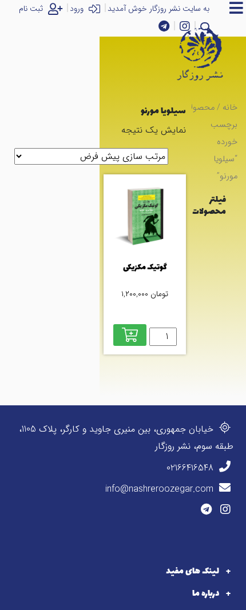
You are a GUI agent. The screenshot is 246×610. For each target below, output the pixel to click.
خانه (230, 107)
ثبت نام (32, 8)
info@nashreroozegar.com (160, 489)
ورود (78, 8)
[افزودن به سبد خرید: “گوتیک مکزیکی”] (129, 335)
